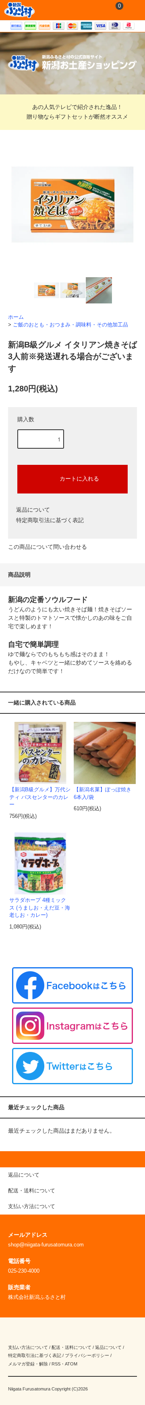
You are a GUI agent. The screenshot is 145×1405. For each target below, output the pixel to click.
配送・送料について (71, 1347)
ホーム (16, 317)
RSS (56, 1363)
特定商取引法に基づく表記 (50, 520)
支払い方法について (28, 1347)
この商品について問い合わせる (47, 547)
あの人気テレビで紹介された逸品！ (77, 107)
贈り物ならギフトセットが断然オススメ (77, 116)
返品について (33, 509)
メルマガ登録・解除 (28, 1363)
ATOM (71, 1363)
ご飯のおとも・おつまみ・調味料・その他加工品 (70, 325)
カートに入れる (79, 478)
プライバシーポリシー (87, 1355)
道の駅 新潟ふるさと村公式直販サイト (19, 10)
